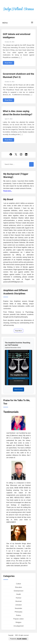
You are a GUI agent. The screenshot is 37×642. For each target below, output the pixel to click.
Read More (8, 63)
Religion (18, 622)
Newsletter (18, 608)
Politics (18, 615)
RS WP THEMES (22, 639)
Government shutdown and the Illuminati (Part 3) (18, 75)
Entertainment (18, 591)
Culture (18, 584)
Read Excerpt (18, 389)
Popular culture (18, 619)
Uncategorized (18, 626)
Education (18, 587)
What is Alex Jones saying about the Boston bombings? (17, 113)
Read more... (7, 191)
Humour (18, 598)
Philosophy (18, 612)
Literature (18, 605)
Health (18, 594)
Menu (5, 23)
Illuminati (18, 601)
